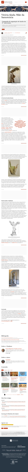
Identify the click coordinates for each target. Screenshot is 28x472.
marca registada (20, 457)
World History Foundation (5, 453)
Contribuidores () (18, 450)
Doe (2, 428)
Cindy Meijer (8, 359)
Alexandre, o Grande (4, 127)
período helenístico (8, 132)
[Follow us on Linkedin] (22, 447)
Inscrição (5, 428)
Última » (22, 394)
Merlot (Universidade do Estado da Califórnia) (15, 433)
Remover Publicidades (23, 55)
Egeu (2, 123)
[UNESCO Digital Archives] (14, 462)
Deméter (23, 103)
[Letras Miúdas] (9, 353)
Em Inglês (9, 5)
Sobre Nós (14, 5)
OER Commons (23, 433)
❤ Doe (3, 29)
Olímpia (7, 128)
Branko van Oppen (18, 348)
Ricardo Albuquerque (10, 348)
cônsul (6, 100)
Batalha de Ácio (14, 242)
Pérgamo (19, 313)
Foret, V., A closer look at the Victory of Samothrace (7, 337)
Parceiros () (13, 450)
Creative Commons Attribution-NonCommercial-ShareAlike (17, 416)
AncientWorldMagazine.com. (6, 321)
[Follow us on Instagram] (23, 447)
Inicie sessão (25, 5)
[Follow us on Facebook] (18, 447)
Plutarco (10, 130)
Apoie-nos (19, 5)
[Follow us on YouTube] (24, 447)
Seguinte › (18, 394)
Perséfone (3, 104)
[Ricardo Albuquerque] (6, 353)
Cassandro (12, 291)
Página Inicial (3, 5)
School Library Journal (4, 434)
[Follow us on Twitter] (19, 447)
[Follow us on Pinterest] (20, 447)
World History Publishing (6, 454)
